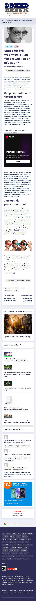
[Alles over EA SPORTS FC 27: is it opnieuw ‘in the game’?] (8, 383)
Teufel (23, 556)
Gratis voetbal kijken (18, 513)
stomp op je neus (17, 233)
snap (23, 288)
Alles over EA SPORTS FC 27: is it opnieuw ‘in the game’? (17, 389)
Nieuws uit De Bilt (18, 515)
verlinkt (5, 558)
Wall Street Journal (21, 89)
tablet (18, 556)
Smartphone (24, 550)
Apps (16, 46)
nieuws (25, 544)
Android (8, 533)
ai (3, 533)
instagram (22, 539)
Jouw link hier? (18, 511)
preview (20, 547)
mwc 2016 (13, 544)
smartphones (6, 553)
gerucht (24, 536)
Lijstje (14, 542)
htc (10, 539)
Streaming (11, 556)
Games (18, 536)
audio (24, 533)
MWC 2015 (5, 544)
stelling (4, 556)
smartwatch (14, 553)
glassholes (7, 288)
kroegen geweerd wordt (18, 232)
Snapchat (7, 290)
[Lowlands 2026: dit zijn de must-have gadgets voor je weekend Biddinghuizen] (8, 354)
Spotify (26, 553)
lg (10, 542)
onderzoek (5, 547)
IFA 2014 (15, 539)
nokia (30, 544)
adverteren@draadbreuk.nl (21, 593)
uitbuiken (30, 556)
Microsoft (21, 542)
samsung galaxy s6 (14, 550)
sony (21, 553)
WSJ (14, 273)
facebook (5, 536)
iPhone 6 (5, 542)
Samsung (5, 550)
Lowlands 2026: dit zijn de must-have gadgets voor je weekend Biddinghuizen (16, 359)
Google (5, 539)
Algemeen (9, 46)
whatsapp (26, 558)
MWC (27, 542)
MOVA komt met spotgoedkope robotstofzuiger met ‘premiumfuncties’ (16, 408)
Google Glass (16, 288)
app (14, 533)
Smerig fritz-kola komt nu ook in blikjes (20, 454)
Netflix (19, 544)
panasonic (13, 547)
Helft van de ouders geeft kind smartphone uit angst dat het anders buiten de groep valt (18, 421)
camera (30, 533)
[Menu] (33, 9)
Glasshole (16, 230)
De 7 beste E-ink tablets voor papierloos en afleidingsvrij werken (15, 468)
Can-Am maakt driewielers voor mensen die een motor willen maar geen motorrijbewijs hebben (17, 374)
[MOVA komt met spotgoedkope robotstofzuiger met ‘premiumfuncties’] (8, 400)
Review (26, 547)
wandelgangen (18, 558)
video (10, 558)
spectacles (15, 290)
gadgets (12, 536)
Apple (19, 533)
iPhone (28, 539)
